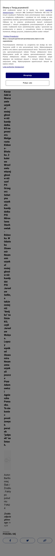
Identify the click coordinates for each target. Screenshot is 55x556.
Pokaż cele (27, 83)
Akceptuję (27, 75)
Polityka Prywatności (10, 36)
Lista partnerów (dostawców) (13, 67)
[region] (27, 44)
